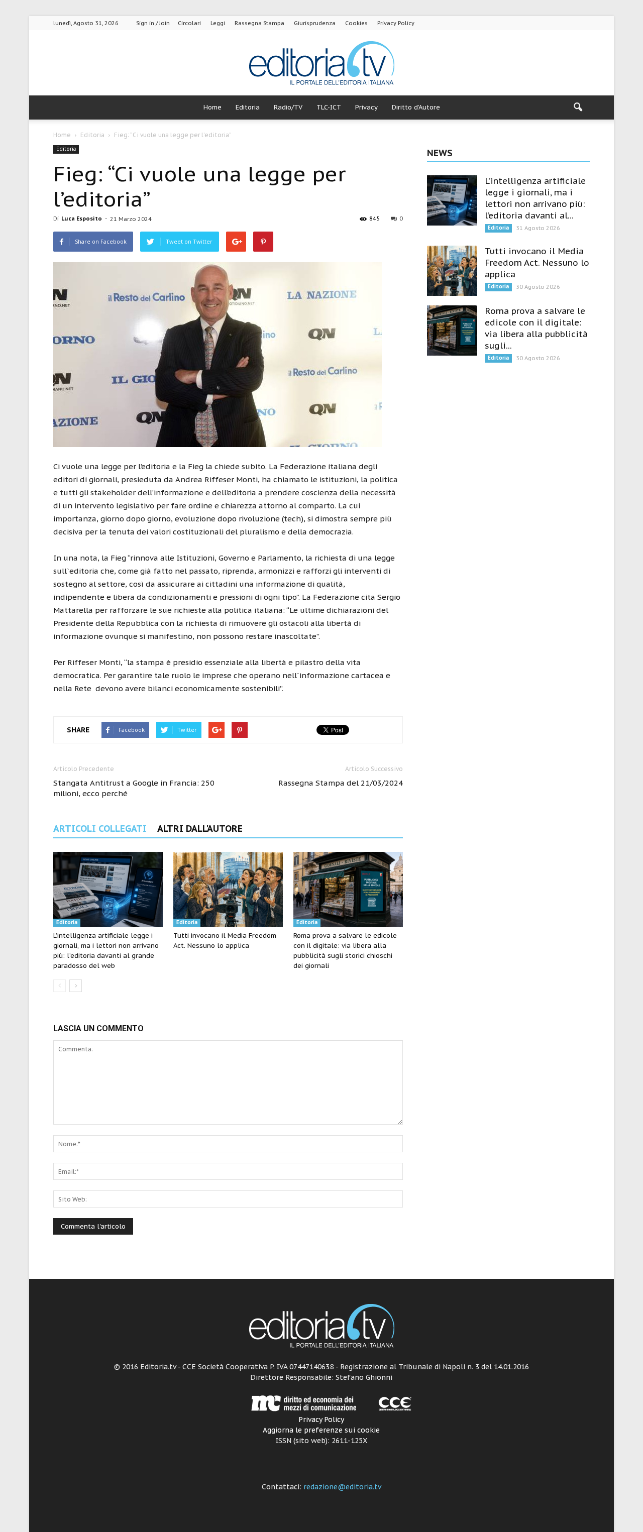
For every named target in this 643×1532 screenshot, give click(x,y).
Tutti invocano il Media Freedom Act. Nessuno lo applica (537, 263)
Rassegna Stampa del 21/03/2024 (340, 783)
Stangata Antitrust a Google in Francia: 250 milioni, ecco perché (134, 788)
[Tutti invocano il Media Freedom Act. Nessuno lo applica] (228, 889)
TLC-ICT (328, 107)
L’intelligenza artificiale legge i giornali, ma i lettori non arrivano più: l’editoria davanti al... (535, 198)
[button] (578, 107)
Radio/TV (288, 107)
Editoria (248, 107)
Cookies (356, 23)
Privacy (366, 107)
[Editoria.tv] (321, 63)
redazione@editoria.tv (342, 1486)
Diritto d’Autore (416, 107)
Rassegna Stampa (259, 23)
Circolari (189, 23)
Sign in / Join (153, 23)
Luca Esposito (81, 218)
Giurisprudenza (315, 23)
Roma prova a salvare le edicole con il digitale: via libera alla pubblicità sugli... (536, 328)
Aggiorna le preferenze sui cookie (321, 1430)
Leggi (217, 23)
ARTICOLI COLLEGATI (100, 828)
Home (212, 107)
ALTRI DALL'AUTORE (200, 828)
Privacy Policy (395, 23)
